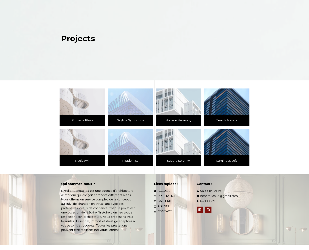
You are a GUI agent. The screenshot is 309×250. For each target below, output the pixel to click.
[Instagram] (208, 210)
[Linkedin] (200, 210)
